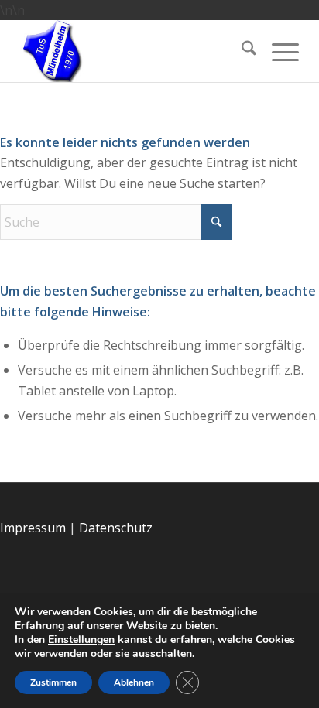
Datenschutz (116, 527)
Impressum (33, 527)
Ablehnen (134, 682)
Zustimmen (53, 682)
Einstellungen (81, 640)
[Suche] (241, 51)
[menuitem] (241, 51)
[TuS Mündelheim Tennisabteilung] (130, 51)
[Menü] (277, 51)
